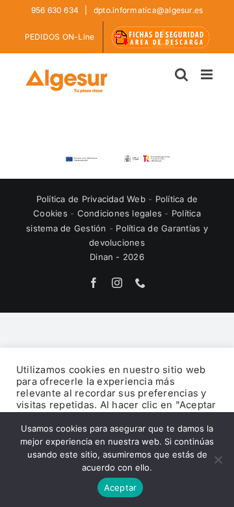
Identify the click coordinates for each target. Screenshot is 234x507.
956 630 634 (56, 10)
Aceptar (120, 487)
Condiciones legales (121, 213)
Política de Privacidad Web (92, 199)
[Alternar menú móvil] (207, 74)
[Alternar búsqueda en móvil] (181, 74)
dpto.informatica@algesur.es (147, 10)
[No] (217, 459)
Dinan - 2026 (117, 257)
